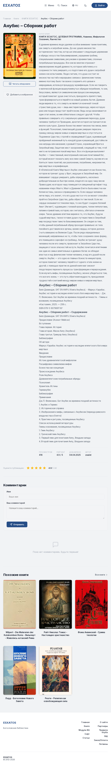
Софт (87, 734)
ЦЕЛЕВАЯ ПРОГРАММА (70, 36)
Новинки (87, 36)
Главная (7, 18)
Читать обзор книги (21, 84)
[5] (44, 468)
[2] (32, 468)
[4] (40, 468)
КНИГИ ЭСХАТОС (30, 18)
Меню (51, 5)
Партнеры (103, 726)
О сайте (104, 722)
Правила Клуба (103, 731)
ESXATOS (9, 722)
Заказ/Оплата (101, 740)
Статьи (86, 738)
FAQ (106, 736)
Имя (9, 491)
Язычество (55, 39)
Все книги (100, 574)
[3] (36, 468)
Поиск (64, 5)
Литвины (103, 744)
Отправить (18, 524)
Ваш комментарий (16, 503)
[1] (28, 468)
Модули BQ (84, 730)
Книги (16, 18)
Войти (101, 5)
